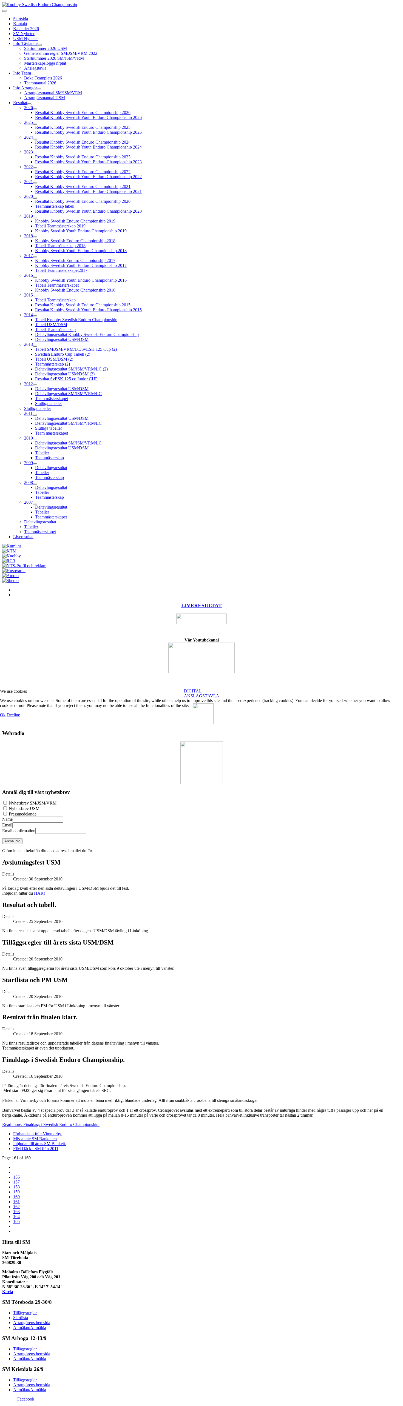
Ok (2, 714)
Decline (13, 714)
